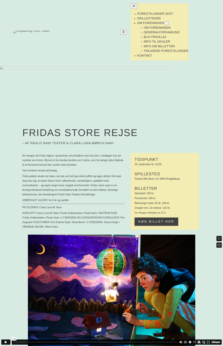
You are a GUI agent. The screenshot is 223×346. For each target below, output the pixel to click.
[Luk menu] (134, 6)
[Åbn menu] (123, 32)
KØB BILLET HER (156, 221)
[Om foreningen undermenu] (166, 23)
